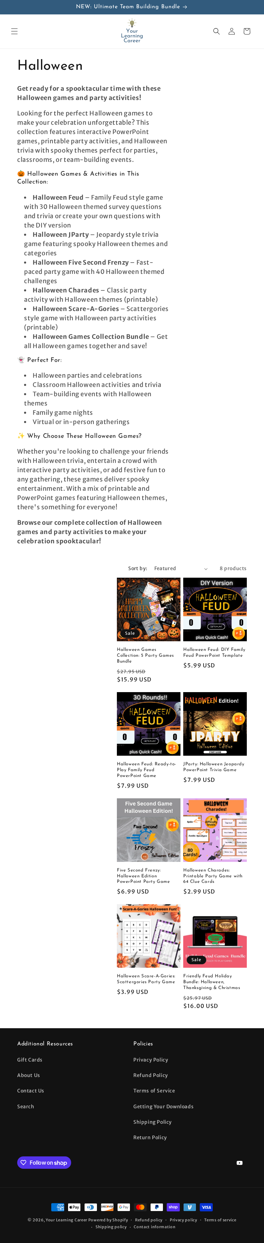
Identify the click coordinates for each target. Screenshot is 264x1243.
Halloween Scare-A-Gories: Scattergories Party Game (146, 979)
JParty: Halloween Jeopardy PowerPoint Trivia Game (213, 767)
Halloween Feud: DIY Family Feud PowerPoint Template (214, 652)
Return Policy (150, 1137)
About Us (28, 1075)
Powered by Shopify (108, 1220)
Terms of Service (154, 1091)
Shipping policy (111, 1226)
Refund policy (149, 1220)
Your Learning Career (66, 1220)
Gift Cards (30, 1060)
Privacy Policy (150, 1060)
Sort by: (137, 568)
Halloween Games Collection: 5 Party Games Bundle (145, 655)
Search (25, 1106)
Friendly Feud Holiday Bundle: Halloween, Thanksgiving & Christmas (211, 982)
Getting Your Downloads (163, 1106)
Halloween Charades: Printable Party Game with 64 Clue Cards (213, 876)
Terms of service (220, 1220)
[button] (14, 31)
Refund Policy (150, 1075)
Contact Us (30, 1091)
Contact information (154, 1226)
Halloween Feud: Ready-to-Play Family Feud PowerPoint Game (146, 770)
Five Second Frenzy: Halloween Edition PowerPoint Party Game (143, 876)
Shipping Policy (152, 1122)
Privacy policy (183, 1220)
